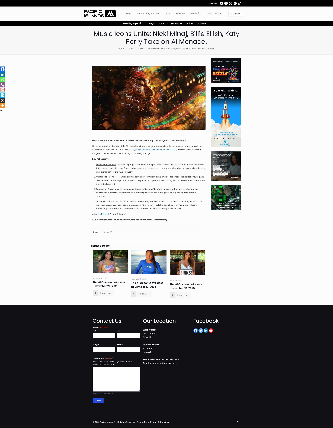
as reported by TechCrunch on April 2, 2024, (156, 149)
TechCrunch (103, 214)
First (94, 331)
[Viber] (2, 84)
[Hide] (1, 111)
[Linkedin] (2, 74)
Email (120, 344)
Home (121, 48)
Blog (131, 48)
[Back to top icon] (237, 421)
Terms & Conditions (161, 422)
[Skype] (2, 95)
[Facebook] (2, 69)
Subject (96, 344)
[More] (2, 105)
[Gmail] (2, 90)
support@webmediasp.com (163, 363)
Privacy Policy (143, 422)
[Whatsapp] (2, 79)
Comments (103, 358)
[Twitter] (200, 330)
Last (118, 331)
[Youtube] (211, 330)
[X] (2, 100)
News (140, 48)
